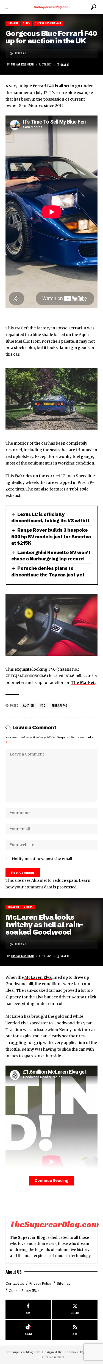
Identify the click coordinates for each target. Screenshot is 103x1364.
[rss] (75, 1330)
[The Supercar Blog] (51, 7)
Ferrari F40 (60, 705)
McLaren (13, 907)
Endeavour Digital (76, 1352)
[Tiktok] (28, 1330)
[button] (10, 7)
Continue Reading (51, 1180)
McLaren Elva (38, 977)
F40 (42, 705)
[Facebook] (28, 1309)
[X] (75, 1309)
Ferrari (13, 23)
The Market (83, 682)
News (26, 23)
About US (13, 1271)
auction (28, 705)
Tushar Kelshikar (22, 64)
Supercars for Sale (48, 23)
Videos (28, 907)
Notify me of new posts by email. (42, 858)
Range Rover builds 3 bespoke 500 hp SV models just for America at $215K (51, 536)
